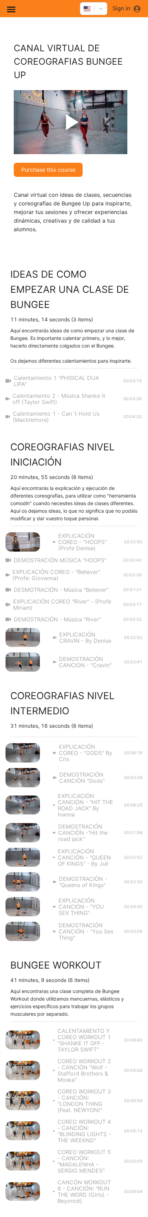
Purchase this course (48, 169)
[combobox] (84, 8)
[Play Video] (70, 122)
